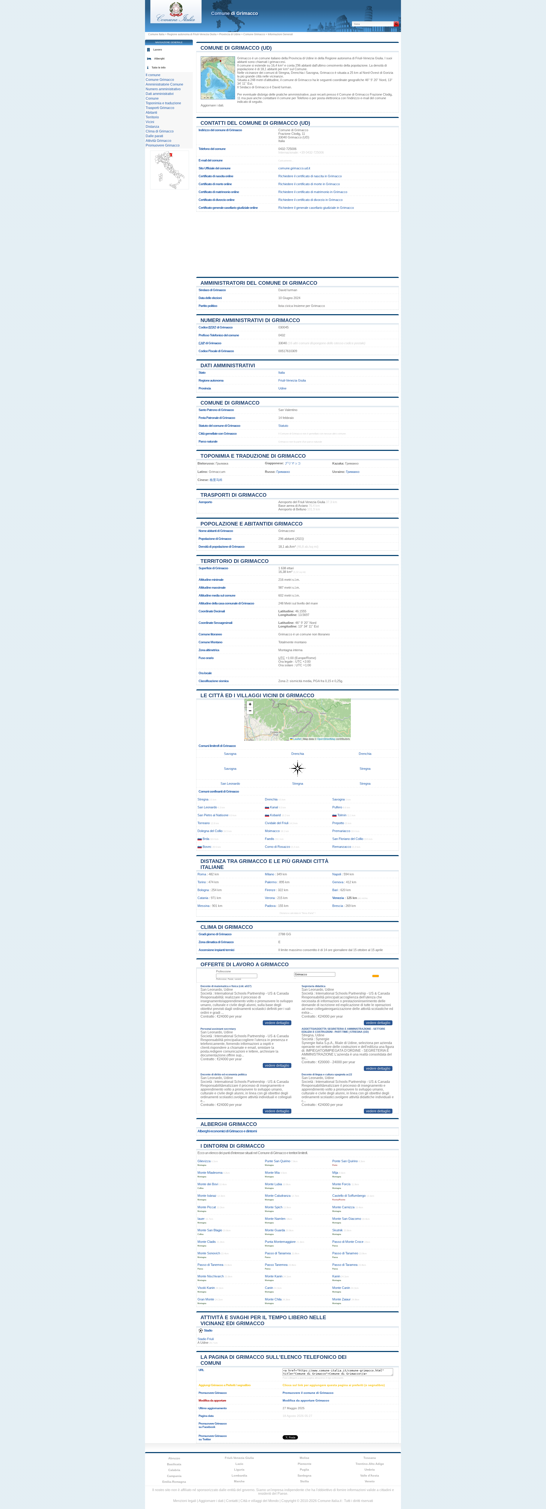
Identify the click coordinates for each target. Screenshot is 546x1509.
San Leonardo (230, 783)
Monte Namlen (275, 1218)
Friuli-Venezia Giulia (292, 380)
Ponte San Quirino (345, 1161)
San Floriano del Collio (347, 839)
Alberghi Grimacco (228, 1124)
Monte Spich (273, 1207)
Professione (223, 971)
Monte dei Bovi (207, 1184)
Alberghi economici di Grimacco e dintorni (227, 1131)
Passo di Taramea (344, 1264)
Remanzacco (341, 846)
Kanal (274, 807)
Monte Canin (341, 1288)
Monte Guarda (275, 1230)
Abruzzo (174, 1458)
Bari (335, 890)
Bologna (203, 890)
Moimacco (272, 831)
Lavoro (157, 49)
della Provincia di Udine (297, 58)
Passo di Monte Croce (347, 1241)
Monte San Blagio (209, 1230)
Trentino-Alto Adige (370, 1463)
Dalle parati (154, 136)
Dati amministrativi (227, 365)
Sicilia (304, 1481)
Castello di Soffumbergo (349, 1195)
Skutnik (337, 1230)
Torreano (203, 823)
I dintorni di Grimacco (232, 1146)
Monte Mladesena (209, 1172)
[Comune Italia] (176, 22)
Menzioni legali (184, 1501)
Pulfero (337, 807)
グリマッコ (293, 463)
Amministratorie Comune (164, 84)
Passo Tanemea (276, 1264)
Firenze (270, 890)
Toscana (369, 1458)
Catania (202, 898)
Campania (174, 1476)
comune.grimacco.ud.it (294, 168)
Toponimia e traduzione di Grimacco (253, 456)
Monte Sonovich (208, 1253)
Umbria (369, 1469)
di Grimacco (234, 13)
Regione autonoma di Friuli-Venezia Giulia (191, 34)
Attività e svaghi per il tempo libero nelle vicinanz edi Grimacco (263, 1320)
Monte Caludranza (277, 1195)
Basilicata (174, 1464)
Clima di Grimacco (226, 927)
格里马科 (216, 480)
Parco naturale (208, 441)
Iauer (201, 1218)
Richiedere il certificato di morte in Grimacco (309, 184)
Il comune (153, 75)
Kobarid (275, 815)
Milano (269, 874)
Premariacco (341, 831)
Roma (201, 874)
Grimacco (244, 58)
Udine (282, 388)
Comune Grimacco (254, 34)
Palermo (271, 882)
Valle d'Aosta (369, 1475)
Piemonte (304, 1463)
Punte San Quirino (277, 1161)
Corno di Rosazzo (277, 846)
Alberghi (159, 58)
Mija (335, 1172)
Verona (270, 898)
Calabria (174, 1470)
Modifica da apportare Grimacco (306, 1400)
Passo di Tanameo (345, 1253)
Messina (203, 906)
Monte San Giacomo (346, 1218)
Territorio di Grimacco (234, 561)
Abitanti (151, 112)
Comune (152, 98)
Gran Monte (205, 1299)
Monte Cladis (206, 1241)
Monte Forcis (341, 1184)
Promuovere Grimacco (163, 145)
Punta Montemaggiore (280, 1241)
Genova (337, 882)
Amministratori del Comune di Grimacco (258, 283)
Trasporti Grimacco (160, 108)
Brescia (337, 906)
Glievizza (204, 1161)
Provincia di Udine (230, 34)
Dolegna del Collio (209, 831)
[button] (250, 704)
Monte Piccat (206, 1207)
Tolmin (341, 815)
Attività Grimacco (158, 140)
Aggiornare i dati (212, 105)
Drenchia (297, 72)
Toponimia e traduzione (163, 103)
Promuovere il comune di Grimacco (308, 1392)
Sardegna (304, 1475)
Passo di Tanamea (278, 1253)
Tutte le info (159, 67)
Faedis (269, 839)
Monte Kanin (273, 1276)
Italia (281, 372)
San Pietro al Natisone (212, 815)
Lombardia (239, 1475)
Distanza (152, 126)
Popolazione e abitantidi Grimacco (251, 524)
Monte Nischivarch (210, 1276)
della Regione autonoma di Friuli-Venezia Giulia (350, 58)
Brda (206, 839)
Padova (270, 906)
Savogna (312, 72)
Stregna (283, 72)
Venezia (338, 898)
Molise (304, 1458)
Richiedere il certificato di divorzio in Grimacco (310, 200)
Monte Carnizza (343, 1207)
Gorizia (388, 72)
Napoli (336, 874)
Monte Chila (273, 1299)
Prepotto (338, 823)
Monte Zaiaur (341, 1299)
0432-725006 (287, 149)
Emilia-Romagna (174, 1481)
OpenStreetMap (326, 739)
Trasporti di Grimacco (233, 495)
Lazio (239, 1463)
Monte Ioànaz (206, 1195)
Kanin (336, 1276)
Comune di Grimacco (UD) (236, 48)
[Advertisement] (297, 243)
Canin (269, 1288)
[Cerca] (396, 23)
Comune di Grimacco (230, 403)
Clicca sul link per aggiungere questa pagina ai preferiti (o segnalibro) (334, 1385)
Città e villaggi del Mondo (259, 1501)
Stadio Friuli (205, 1339)
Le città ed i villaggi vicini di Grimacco (257, 695)
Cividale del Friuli (276, 823)
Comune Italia (156, 34)
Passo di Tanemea (210, 1264)
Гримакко (283, 471)
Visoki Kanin (206, 1288)
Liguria (239, 1469)
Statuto (283, 425)
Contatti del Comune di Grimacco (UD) (255, 123)
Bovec (207, 846)
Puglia (304, 1469)
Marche (239, 1481)
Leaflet (297, 739)
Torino (201, 882)
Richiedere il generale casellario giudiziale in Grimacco (316, 207)
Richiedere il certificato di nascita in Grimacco (310, 176)
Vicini (150, 122)
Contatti (232, 1501)
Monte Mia (272, 1172)
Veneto (370, 1481)
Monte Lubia (273, 1184)
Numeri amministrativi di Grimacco (250, 320)
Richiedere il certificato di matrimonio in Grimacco (312, 192)
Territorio (152, 117)
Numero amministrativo (163, 89)
